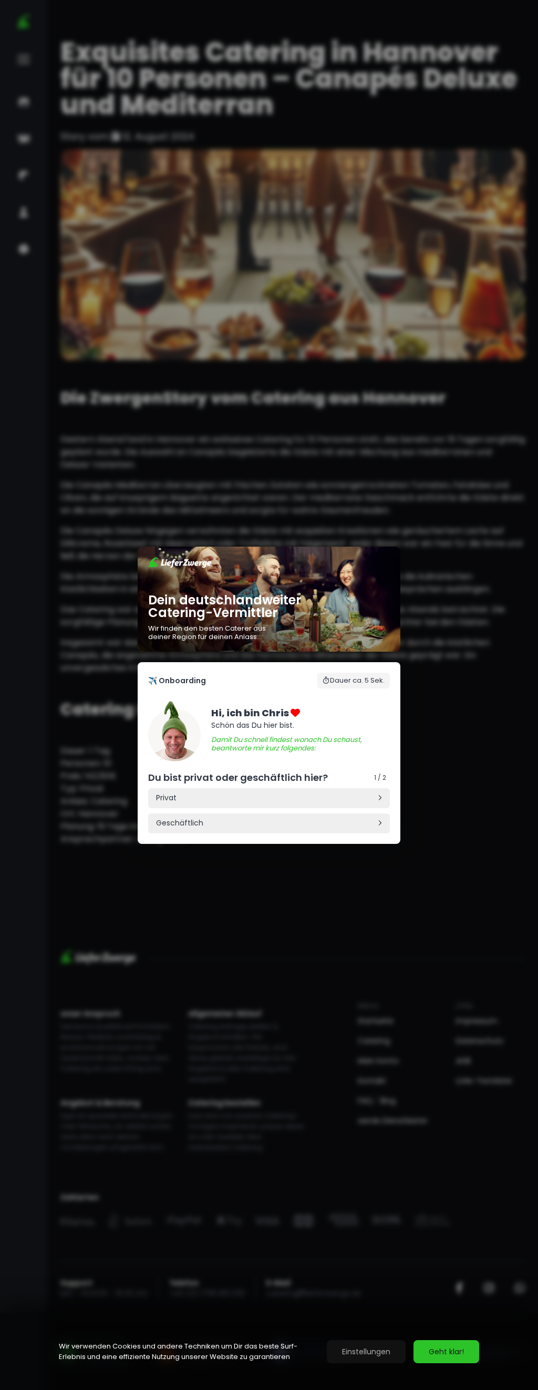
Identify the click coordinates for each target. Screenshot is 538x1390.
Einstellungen (366, 1351)
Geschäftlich (179, 823)
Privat (166, 797)
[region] (269, 1351)
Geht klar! (446, 1351)
